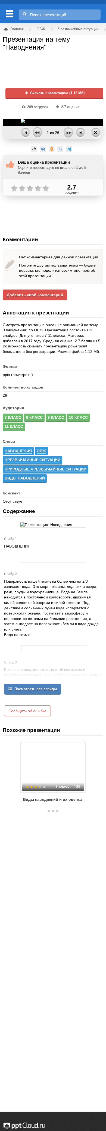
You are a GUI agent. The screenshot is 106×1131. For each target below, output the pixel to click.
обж (41, 451)
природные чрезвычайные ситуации (45, 469)
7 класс (13, 417)
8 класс (34, 417)
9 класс (56, 417)
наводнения (18, 451)
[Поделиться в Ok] (52, 149)
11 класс (14, 426)
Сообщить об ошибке (27, 711)
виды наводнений (25, 478)
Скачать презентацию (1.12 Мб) (57, 93)
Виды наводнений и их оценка (52, 799)
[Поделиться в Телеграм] (69, 149)
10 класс (78, 417)
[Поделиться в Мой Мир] (60, 149)
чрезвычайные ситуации (32, 460)
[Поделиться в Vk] (43, 149)
